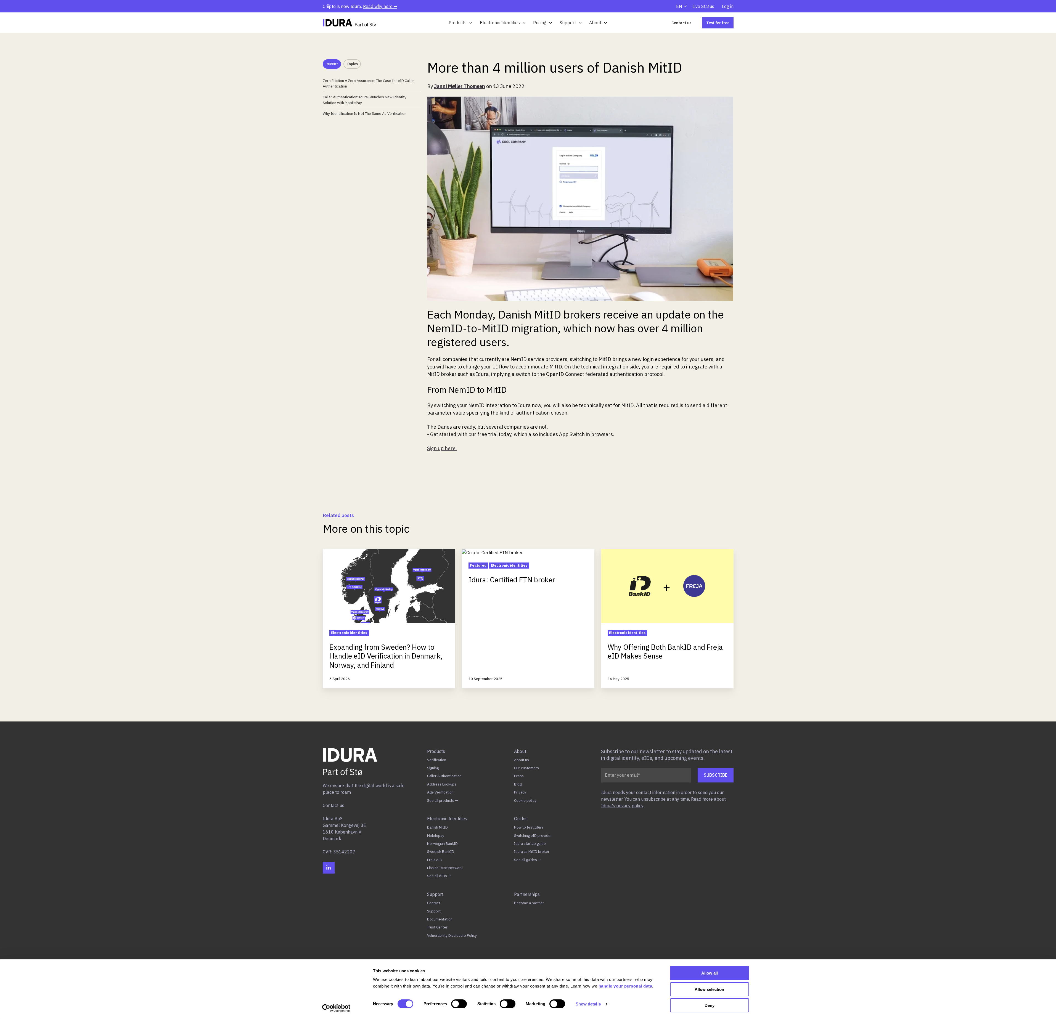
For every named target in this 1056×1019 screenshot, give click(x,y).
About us (521, 759)
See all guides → (527, 859)
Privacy (520, 792)
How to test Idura (528, 827)
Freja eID (434, 859)
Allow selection (709, 989)
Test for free (717, 22)
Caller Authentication (444, 775)
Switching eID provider (533, 835)
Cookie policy (525, 800)
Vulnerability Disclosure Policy (452, 935)
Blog (518, 784)
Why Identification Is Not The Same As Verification (364, 113)
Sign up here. (442, 448)
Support (568, 22)
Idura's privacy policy (622, 805)
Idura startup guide (530, 843)
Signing (433, 767)
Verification (436, 759)
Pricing (539, 22)
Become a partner (529, 902)
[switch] (459, 1003)
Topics (352, 64)
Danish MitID (437, 827)
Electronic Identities (500, 22)
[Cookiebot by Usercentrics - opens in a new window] (336, 1008)
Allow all (709, 973)
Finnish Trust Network (445, 867)
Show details (588, 1004)
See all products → (442, 800)
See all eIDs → (439, 875)
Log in (728, 6)
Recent (331, 64)
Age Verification (440, 792)
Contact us (681, 22)
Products (458, 22)
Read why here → (380, 6)
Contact (433, 902)
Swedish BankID (440, 851)
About (595, 22)
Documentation (439, 919)
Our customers (526, 767)
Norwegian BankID (442, 843)
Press (519, 775)
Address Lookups (441, 784)
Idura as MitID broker (531, 851)
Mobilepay (435, 835)
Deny (709, 1005)
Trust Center (437, 927)
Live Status (703, 6)
